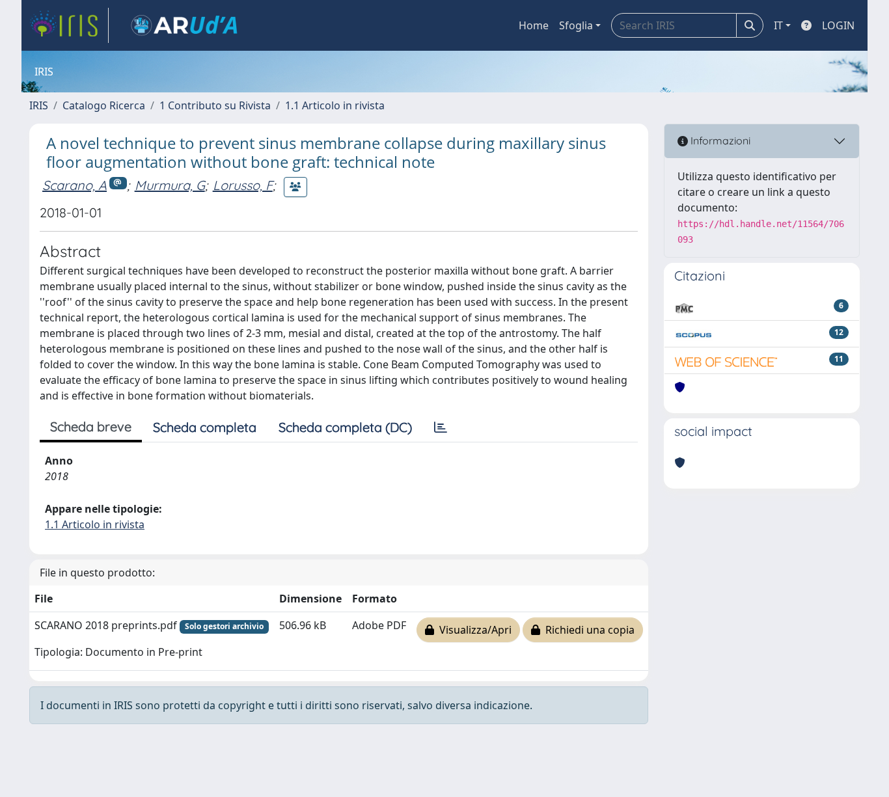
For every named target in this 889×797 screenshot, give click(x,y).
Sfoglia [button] (576, 25)
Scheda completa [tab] (204, 427)
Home (534, 25)
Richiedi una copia (587, 630)
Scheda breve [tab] (90, 426)
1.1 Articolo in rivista (335, 105)
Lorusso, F (243, 185)
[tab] (440, 427)
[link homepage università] (184, 25)
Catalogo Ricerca (103, 105)
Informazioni (719, 140)
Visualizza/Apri (473, 630)
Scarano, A (74, 185)
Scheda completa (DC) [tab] (345, 427)
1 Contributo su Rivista (215, 105)
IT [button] (778, 25)
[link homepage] (69, 25)
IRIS (38, 105)
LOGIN (838, 25)
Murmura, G (170, 185)
